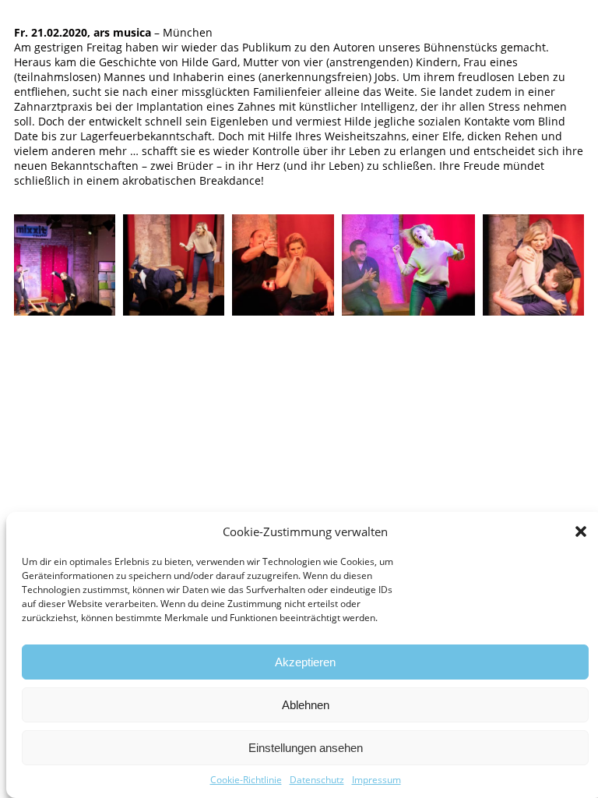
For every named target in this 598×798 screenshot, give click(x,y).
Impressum (376, 779)
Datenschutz (317, 779)
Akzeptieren (305, 662)
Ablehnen (305, 704)
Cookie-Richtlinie (246, 779)
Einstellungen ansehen (305, 747)
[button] (581, 531)
